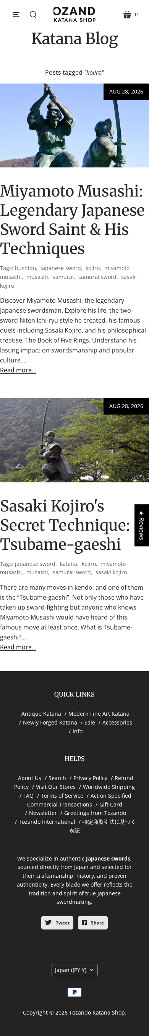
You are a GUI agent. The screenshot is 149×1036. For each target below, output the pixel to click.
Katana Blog (74, 38)
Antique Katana (41, 713)
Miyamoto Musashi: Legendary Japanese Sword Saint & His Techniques (72, 220)
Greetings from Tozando (95, 812)
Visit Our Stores (56, 786)
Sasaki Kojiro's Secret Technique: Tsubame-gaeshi (65, 525)
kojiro (93, 268)
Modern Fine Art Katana (99, 713)
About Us (29, 778)
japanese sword (60, 268)
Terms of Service (62, 795)
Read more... (18, 370)
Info (78, 731)
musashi (37, 276)
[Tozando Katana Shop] (74, 14)
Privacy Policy (90, 778)
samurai (63, 276)
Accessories (117, 722)
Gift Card (110, 804)
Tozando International (47, 821)
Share (97, 923)
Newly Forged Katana (50, 722)
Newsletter (43, 812)
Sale (89, 722)
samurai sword (97, 276)
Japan (70, 970)
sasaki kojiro (111, 572)
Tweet (62, 923)
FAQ (28, 795)
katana (68, 563)
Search (57, 778)
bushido (25, 268)
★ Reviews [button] (142, 525)
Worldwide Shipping (109, 786)
